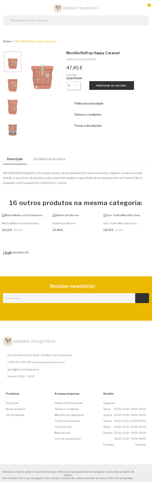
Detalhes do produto (49, 159)
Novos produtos (16, 409)
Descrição (15, 159)
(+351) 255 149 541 (19, 362)
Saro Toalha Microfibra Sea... (120, 223)
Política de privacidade (120, 478)
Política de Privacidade (69, 403)
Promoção (12, 403)
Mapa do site (62, 432)
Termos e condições (67, 409)
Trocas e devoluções (67, 420)
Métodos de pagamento (69, 414)
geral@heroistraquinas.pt (23, 369)
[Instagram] (20, 310)
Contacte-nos (63, 426)
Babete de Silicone (64, 223)
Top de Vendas (15, 414)
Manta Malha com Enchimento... (21, 223)
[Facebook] (13, 310)
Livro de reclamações (68, 438)
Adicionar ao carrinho (111, 85)
